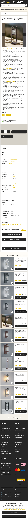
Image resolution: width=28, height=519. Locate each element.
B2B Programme (5, 472)
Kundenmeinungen (19, 435)
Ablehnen (14, 516)
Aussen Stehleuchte (8, 48)
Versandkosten (18, 437)
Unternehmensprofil (5, 465)
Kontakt (17, 496)
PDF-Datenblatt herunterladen (13, 234)
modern (10, 161)
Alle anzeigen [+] (14, 217)
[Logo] (5, 1)
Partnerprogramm (19, 433)
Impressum (17, 494)
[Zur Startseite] (1, 9)
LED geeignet (16, 183)
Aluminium (11, 156)
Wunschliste (8, 136)
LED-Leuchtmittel (10, 81)
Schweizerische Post (6, 470)
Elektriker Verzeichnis (6, 463)
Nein (14, 172)
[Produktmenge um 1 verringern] (2, 131)
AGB (16, 499)
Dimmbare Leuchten (5, 437)
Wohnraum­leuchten (5, 435)
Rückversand (18, 446)
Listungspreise (18, 439)
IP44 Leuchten (11, 225)
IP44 (12, 67)
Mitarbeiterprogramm (6, 474)
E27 (14, 185)
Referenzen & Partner (6, 467)
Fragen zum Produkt (14, 248)
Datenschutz (18, 492)
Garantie (17, 451)
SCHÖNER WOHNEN (6, 453)
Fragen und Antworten (20, 428)
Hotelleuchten (4, 444)
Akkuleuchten (4, 439)
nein (14, 176)
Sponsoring (17, 449)
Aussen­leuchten (5, 224)
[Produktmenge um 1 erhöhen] (8, 131)
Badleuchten (4, 449)
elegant (13, 161)
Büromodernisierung (19, 430)
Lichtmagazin (18, 444)
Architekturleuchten (5, 433)
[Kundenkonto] (14, 2)
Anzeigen (23, 229)
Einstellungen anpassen (19, 509)
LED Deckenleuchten (6, 428)
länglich (10, 159)
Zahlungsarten (18, 442)
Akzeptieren (14, 512)
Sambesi (10, 163)
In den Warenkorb (19, 131)
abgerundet (14, 159)
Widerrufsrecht (18, 489)
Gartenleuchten (13, 224)
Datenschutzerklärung (8, 509)
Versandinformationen (15, 239)
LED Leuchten (4, 446)
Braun (10, 154)
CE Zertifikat (15, 196)
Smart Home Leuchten (6, 430)
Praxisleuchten (4, 451)
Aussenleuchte (8, 68)
